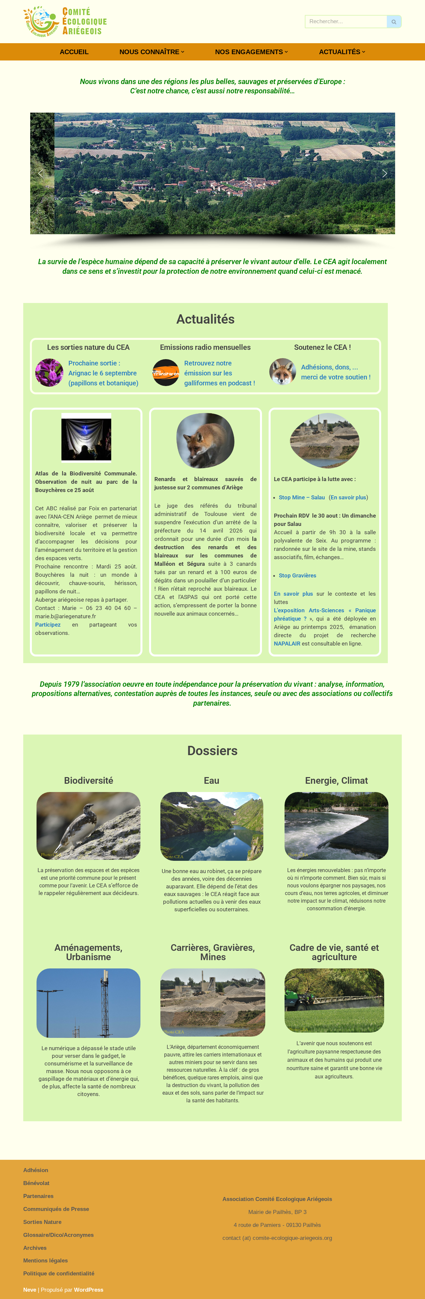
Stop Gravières (297, 575)
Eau (211, 780)
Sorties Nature (42, 1222)
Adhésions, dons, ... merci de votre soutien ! (336, 372)
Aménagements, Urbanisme (88, 952)
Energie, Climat (336, 780)
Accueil (74, 51)
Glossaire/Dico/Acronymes (58, 1235)
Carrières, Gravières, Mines (213, 952)
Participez (48, 624)
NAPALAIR (287, 643)
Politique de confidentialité (58, 1273)
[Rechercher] (394, 21)
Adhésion (35, 1170)
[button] (182, 51)
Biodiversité (88, 780)
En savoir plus (348, 497)
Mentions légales (45, 1260)
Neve (29, 1290)
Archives (34, 1248)
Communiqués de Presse (56, 1209)
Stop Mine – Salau (302, 497)
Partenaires (38, 1196)
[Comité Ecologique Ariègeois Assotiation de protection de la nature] (65, 21)
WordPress (88, 1290)
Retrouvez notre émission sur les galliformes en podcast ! (219, 373)
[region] (212, 181)
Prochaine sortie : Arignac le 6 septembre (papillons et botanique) (103, 373)
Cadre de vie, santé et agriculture (334, 952)
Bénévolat (36, 1183)
